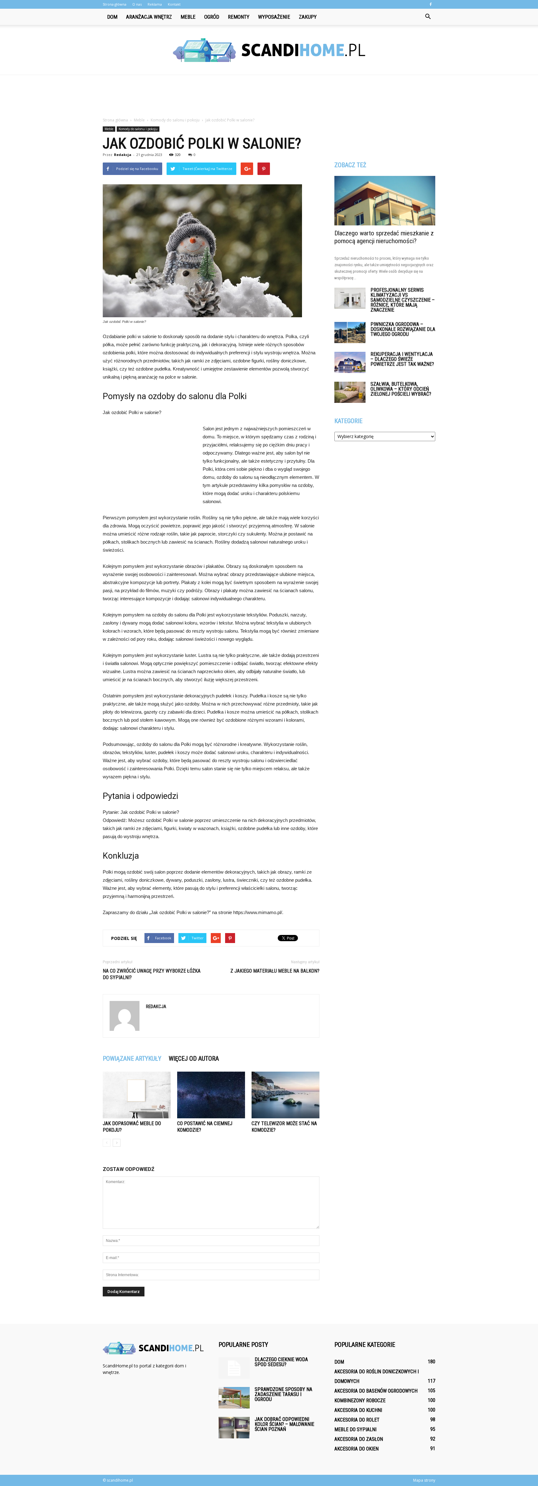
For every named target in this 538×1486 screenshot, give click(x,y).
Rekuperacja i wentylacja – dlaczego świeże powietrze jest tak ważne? (402, 359)
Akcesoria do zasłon (358, 1439)
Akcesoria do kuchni (358, 1410)
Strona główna (114, 4)
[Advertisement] (269, 97)
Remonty (238, 17)
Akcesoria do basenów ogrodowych (376, 1391)
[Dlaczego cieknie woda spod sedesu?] (234, 1368)
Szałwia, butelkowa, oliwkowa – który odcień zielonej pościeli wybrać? (400, 389)
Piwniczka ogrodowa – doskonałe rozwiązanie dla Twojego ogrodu (402, 329)
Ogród (211, 17)
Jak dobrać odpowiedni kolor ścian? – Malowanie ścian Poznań (284, 1424)
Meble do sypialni (355, 1429)
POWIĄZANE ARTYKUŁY (132, 1058)
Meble (188, 17)
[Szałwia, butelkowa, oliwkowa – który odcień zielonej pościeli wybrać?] (350, 392)
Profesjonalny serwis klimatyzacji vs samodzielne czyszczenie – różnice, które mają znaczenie (402, 300)
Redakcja (122, 154)
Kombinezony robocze (359, 1400)
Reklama (155, 4)
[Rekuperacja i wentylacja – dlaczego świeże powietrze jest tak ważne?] (350, 362)
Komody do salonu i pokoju (138, 129)
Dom (112, 17)
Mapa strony (424, 1480)
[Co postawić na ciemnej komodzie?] (211, 1095)
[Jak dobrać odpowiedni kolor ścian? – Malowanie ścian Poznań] (234, 1427)
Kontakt (174, 4)
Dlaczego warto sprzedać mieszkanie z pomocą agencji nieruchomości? (384, 237)
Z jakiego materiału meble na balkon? (274, 971)
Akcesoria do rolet (357, 1420)
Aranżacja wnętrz (149, 17)
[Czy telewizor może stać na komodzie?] (285, 1095)
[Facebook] (430, 4)
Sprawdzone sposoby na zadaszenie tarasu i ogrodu (283, 1394)
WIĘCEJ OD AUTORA (194, 1058)
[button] (427, 16)
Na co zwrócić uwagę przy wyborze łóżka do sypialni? (152, 974)
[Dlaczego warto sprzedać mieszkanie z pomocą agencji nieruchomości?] (384, 200)
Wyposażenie (274, 17)
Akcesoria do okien (356, 1449)
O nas (137, 4)
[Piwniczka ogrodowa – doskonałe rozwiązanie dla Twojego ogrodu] (350, 332)
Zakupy (308, 17)
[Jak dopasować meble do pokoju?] (137, 1095)
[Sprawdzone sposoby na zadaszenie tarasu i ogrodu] (234, 1397)
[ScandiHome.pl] (269, 50)
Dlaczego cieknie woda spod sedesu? (281, 1361)
